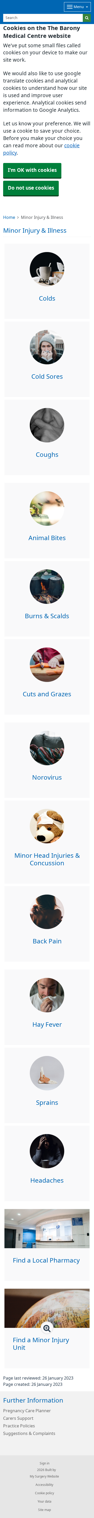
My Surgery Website (44, 1476)
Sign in (44, 1463)
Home (9, 217)
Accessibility (44, 1484)
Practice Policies (19, 1426)
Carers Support (18, 1418)
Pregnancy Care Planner (27, 1411)
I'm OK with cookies (32, 170)
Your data (44, 1501)
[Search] (87, 18)
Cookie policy (44, 1493)
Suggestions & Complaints (29, 1433)
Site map (44, 1509)
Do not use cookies (31, 187)
